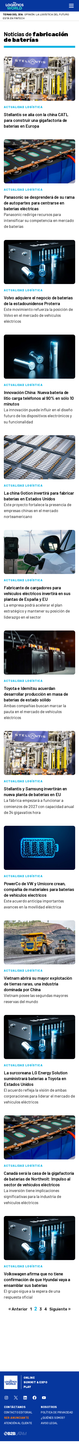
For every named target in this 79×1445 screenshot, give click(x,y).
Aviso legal (49, 1423)
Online (29, 1377)
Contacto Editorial (18, 1412)
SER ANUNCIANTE (16, 1418)
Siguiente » (60, 1309)
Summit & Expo (35, 1382)
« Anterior (18, 1309)
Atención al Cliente (18, 1423)
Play (27, 1387)
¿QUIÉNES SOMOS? (53, 1418)
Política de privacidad (57, 1412)
